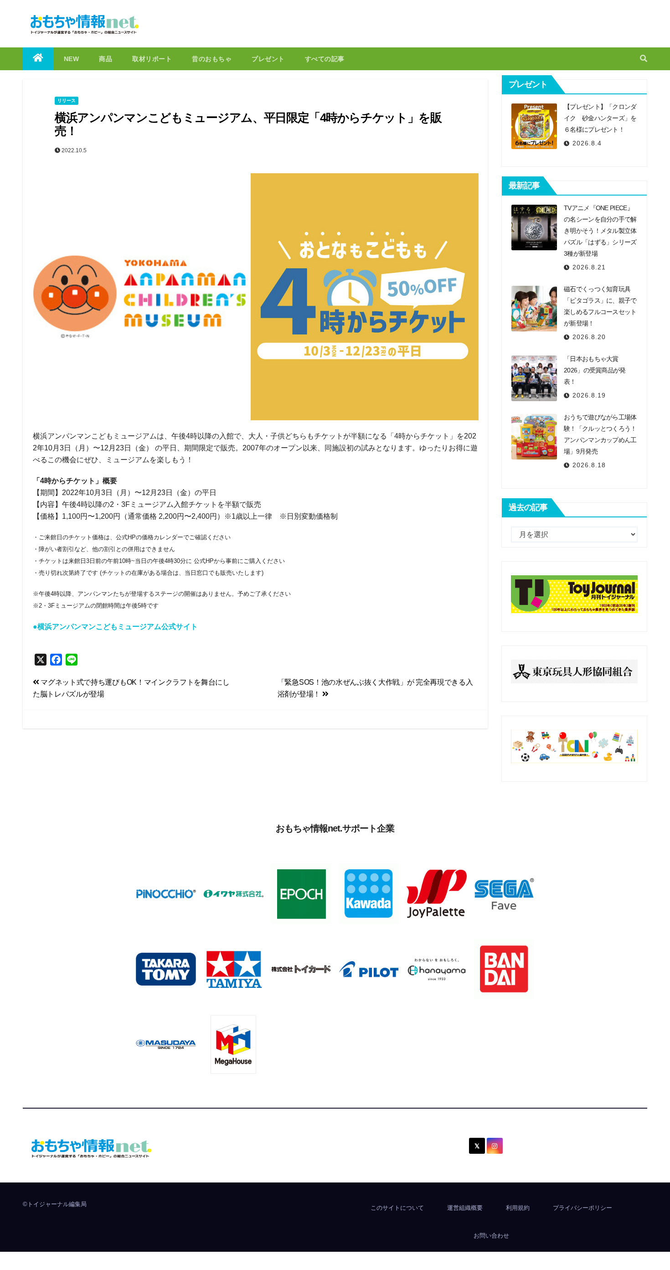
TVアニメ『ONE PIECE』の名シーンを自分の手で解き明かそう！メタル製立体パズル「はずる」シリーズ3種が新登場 (600, 230)
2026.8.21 (589, 267)
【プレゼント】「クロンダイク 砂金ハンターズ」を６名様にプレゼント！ (600, 118)
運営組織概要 (465, 1207)
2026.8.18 (589, 465)
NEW (71, 58)
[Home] (38, 58)
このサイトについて (397, 1207)
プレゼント (268, 58)
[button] (643, 58)
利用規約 (518, 1207)
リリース (66, 100)
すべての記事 (325, 58)
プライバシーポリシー (582, 1207)
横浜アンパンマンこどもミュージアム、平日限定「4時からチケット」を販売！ (248, 124)
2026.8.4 (587, 143)
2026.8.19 (589, 395)
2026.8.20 (589, 337)
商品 (105, 58)
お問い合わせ (491, 1235)
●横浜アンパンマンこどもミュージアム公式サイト (115, 626)
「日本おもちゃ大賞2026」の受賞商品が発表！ (595, 370)
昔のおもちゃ (212, 58)
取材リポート (152, 58)
